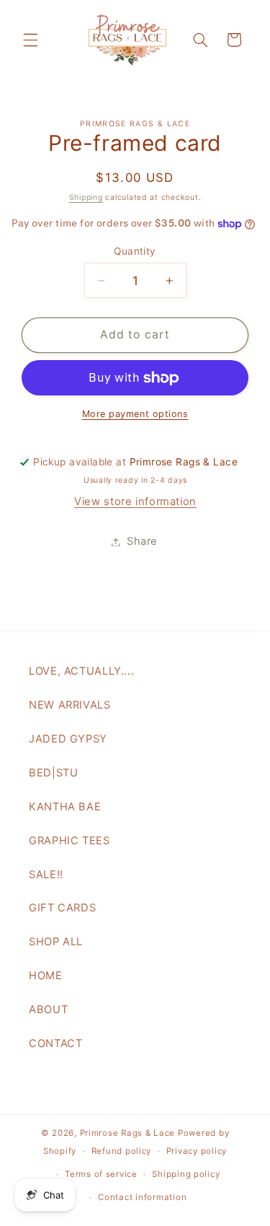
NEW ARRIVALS (70, 705)
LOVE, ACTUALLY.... (81, 671)
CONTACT (55, 1043)
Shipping (86, 197)
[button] (30, 39)
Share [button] (142, 541)
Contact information (142, 1197)
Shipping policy (186, 1174)
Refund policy (121, 1151)
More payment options (135, 413)
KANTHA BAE (65, 806)
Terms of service (101, 1174)
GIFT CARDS (62, 907)
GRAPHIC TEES (69, 840)
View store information (135, 501)
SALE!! (46, 874)
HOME (46, 975)
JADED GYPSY (68, 738)
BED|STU (53, 772)
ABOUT (48, 1009)
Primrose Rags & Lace (128, 1133)
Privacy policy (196, 1151)
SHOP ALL (56, 941)
